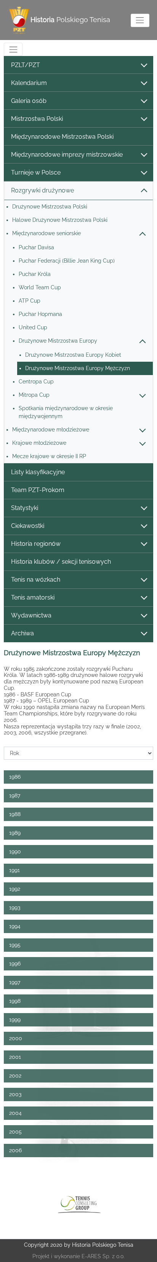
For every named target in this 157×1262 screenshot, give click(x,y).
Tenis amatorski (32, 597)
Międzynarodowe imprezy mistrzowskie (67, 154)
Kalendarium (29, 83)
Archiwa (22, 633)
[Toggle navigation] (140, 20)
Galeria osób (28, 100)
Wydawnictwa (31, 615)
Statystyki (24, 508)
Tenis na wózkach (35, 579)
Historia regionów (36, 543)
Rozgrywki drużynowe (42, 190)
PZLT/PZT (25, 65)
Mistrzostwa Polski (37, 118)
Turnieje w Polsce (36, 172)
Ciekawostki (27, 525)
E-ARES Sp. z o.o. (103, 1256)
